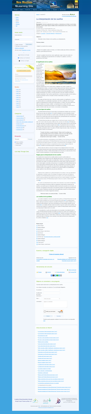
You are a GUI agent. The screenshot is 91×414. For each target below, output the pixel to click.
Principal (15, 9)
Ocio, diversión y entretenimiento (45, 370)
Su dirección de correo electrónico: (39, 294)
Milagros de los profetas (43, 341)
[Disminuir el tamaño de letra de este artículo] (74, 14)
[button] (15, 89)
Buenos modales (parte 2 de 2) (44, 362)
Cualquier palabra (19, 143)
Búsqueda (55, 9)
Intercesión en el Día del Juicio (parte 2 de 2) (47, 354)
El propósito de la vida (42, 335)
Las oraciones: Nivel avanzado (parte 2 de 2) (47, 333)
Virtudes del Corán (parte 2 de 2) (45, 358)
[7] (74, 182)
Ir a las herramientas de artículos (69, 16)
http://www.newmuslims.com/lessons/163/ (52, 236)
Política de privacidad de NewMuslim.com (45, 407)
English (17, 17)
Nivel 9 (37, 14)
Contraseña (17, 39)
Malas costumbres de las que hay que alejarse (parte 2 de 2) (51, 381)
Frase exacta (18, 145)
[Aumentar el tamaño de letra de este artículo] (71, 14)
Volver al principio (72, 269)
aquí (44, 320)
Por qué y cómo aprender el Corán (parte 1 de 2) (48, 337)
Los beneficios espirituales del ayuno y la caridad (48, 383)
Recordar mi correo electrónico (22, 46)
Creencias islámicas (50, 33)
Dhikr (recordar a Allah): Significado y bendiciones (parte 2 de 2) (51, 350)
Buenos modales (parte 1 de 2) (44, 360)
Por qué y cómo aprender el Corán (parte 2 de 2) (48, 339)
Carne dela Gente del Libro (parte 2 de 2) (47, 345)
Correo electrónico (18, 35)
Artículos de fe (58, 33)
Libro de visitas (63, 9)
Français (17, 22)
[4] (40, 145)
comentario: (39, 301)
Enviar (48, 316)
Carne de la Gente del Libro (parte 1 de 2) (47, 343)
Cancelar (59, 316)
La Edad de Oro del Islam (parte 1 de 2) (46, 364)
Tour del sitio (27, 9)
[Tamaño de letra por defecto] (72, 14)
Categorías (48, 9)
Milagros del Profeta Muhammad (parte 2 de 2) (48, 376)
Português (18, 24)
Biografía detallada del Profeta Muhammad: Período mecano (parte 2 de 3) (54, 389)
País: (37, 298)
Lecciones (43, 33)
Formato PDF (73, 272)
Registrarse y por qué (26, 50)
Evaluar (40, 272)
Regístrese (35, 9)
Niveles (41, 9)
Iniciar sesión (29, 44)
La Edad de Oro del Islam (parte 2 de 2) (46, 366)
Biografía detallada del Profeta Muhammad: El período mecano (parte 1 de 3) (66, 260)
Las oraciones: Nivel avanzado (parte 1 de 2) (47, 331)
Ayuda (21, 9)
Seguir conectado (19, 44)
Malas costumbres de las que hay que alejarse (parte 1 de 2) (51, 379)
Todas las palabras (19, 142)
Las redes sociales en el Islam (44, 368)
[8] (65, 200)
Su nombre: (39, 289)
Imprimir (49, 272)
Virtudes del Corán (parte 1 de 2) (45, 356)
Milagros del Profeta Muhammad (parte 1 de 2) (48, 374)
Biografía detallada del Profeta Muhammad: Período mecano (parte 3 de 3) (54, 391)
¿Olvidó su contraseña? (19, 48)
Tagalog (17, 19)
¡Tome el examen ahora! (56, 254)
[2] (68, 121)
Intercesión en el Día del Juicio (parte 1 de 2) (47, 352)
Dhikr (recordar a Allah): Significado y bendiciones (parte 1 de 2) (51, 348)
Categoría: (38, 33)
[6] (39, 180)
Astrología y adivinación (43, 372)
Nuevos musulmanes (24, 5)
